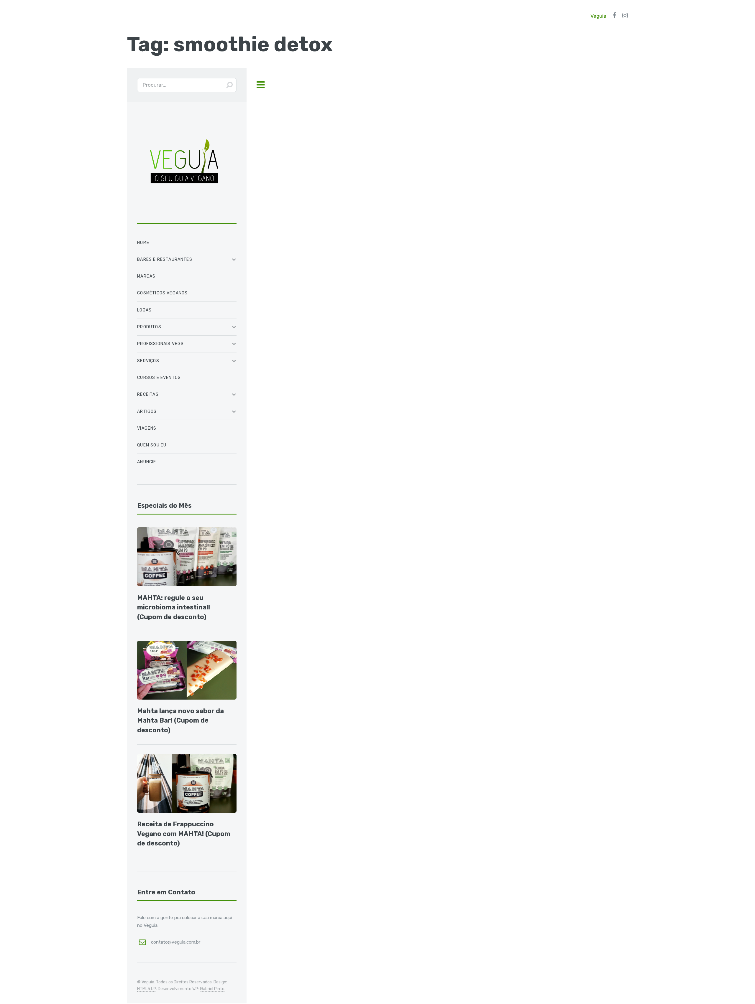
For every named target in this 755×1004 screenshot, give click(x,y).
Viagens (146, 428)
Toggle (260, 85)
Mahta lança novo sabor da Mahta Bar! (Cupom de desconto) (180, 720)
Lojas (144, 310)
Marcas (146, 276)
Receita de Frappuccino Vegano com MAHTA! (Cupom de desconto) (183, 833)
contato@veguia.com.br (175, 942)
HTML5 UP (146, 988)
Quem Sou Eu (151, 445)
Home (143, 242)
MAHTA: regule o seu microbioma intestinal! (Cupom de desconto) (173, 607)
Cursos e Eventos (159, 377)
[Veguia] (184, 214)
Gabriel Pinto (212, 988)
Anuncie (146, 461)
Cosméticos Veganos (162, 293)
